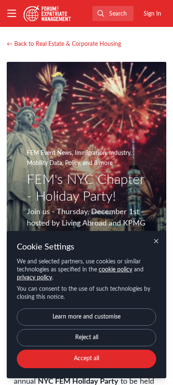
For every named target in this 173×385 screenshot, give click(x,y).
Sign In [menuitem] (152, 14)
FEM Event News (49, 153)
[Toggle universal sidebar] (12, 13)
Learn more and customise (86, 317)
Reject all (86, 337)
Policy (72, 163)
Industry (119, 153)
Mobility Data (44, 163)
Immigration (90, 153)
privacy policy (34, 278)
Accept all (86, 358)
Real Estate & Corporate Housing (64, 44)
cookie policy (115, 270)
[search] (113, 13)
